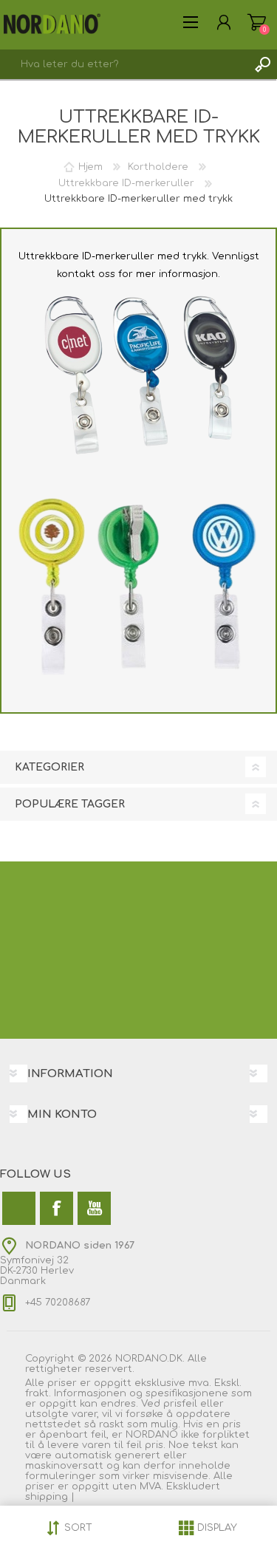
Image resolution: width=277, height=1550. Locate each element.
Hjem (90, 167)
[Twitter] (18, 1208)
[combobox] (124, 64)
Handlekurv (256, 22)
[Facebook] (56, 1208)
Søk (262, 64)
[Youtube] (94, 1208)
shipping (48, 1497)
